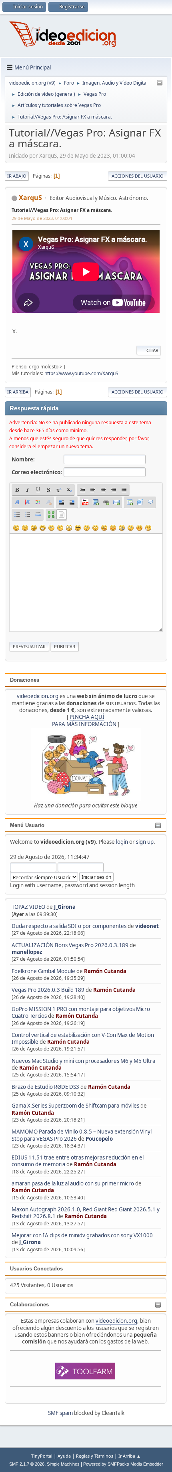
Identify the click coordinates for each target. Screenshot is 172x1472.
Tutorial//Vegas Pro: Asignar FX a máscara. (62, 210)
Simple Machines (63, 1464)
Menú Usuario (27, 825)
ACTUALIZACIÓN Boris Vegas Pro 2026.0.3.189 (70, 945)
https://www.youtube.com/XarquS (81, 373)
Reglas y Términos (94, 1456)
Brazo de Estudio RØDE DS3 (45, 1086)
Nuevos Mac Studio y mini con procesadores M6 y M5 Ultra (83, 1060)
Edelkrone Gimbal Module (43, 971)
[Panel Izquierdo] (159, 83)
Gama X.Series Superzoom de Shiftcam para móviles (75, 1105)
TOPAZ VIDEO (28, 906)
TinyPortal (41, 1456)
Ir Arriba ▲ (129, 1456)
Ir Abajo (16, 176)
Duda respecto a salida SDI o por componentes (69, 926)
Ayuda (64, 1456)
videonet (147, 926)
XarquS (30, 197)
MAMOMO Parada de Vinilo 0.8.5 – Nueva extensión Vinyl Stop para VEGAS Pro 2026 (82, 1135)
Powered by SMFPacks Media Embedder (123, 1464)
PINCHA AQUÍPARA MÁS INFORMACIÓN (84, 720)
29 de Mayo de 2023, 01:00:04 (42, 218)
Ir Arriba (17, 392)
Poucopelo (99, 1138)
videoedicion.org (37, 696)
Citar (152, 350)
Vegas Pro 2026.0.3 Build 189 (48, 989)
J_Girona (65, 906)
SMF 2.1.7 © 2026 (26, 1464)
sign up (145, 841)
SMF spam (60, 1413)
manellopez (27, 952)
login (122, 841)
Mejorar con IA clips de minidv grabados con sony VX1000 (82, 1235)
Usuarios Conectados (36, 1269)
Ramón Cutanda (105, 971)
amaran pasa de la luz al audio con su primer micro (73, 1183)
